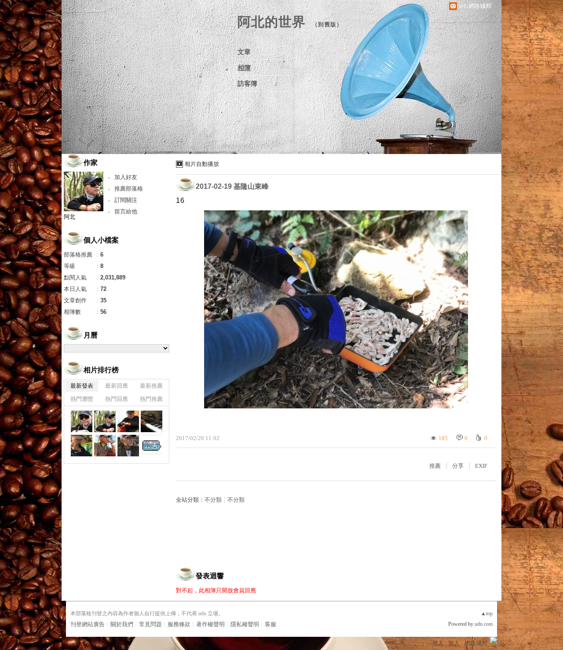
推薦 (435, 466)
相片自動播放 (202, 164)
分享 (458, 466)
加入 (454, 643)
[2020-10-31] (128, 445)
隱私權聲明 (244, 624)
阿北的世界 (272, 22)
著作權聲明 (210, 624)
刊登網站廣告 (87, 624)
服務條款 (179, 624)
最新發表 (81, 385)
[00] (151, 445)
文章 (244, 51)
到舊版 (327, 24)
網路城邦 (475, 643)
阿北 (69, 216)
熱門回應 (116, 399)
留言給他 (125, 211)
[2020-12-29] (81, 421)
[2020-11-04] (105, 445)
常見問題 (150, 624)
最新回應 (116, 385)
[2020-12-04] (128, 421)
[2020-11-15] (151, 421)
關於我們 (121, 624)
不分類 (213, 499)
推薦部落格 (128, 188)
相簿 (244, 67)
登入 (438, 643)
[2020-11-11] (81, 445)
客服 (270, 624)
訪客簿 (247, 83)
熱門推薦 (151, 399)
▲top (487, 613)
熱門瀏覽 (81, 399)
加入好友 (125, 177)
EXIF (481, 466)
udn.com (484, 624)
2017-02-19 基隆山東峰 (232, 186)
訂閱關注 (125, 200)
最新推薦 (151, 385)
